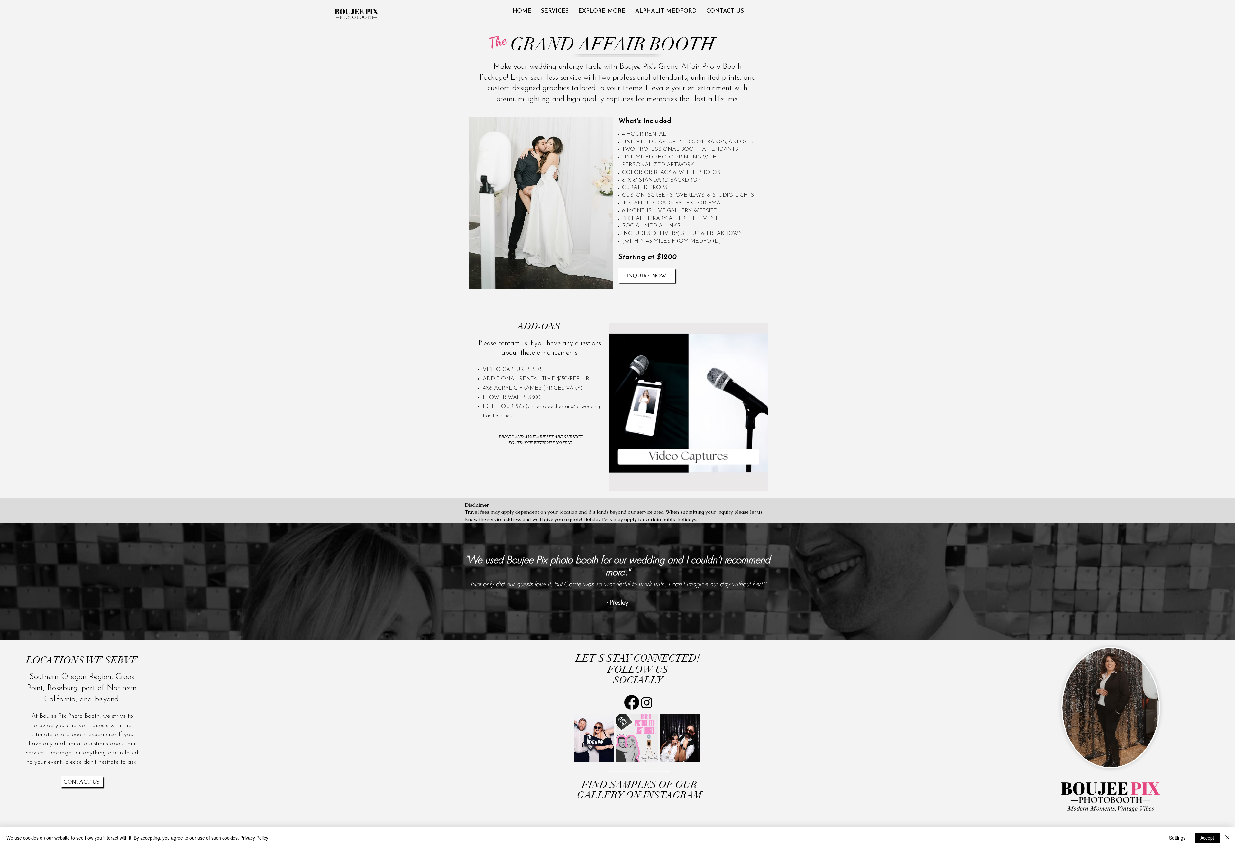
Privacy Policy (254, 837)
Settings (1177, 837)
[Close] (1227, 838)
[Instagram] (646, 702)
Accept (1207, 837)
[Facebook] (631, 702)
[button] (601, 11)
